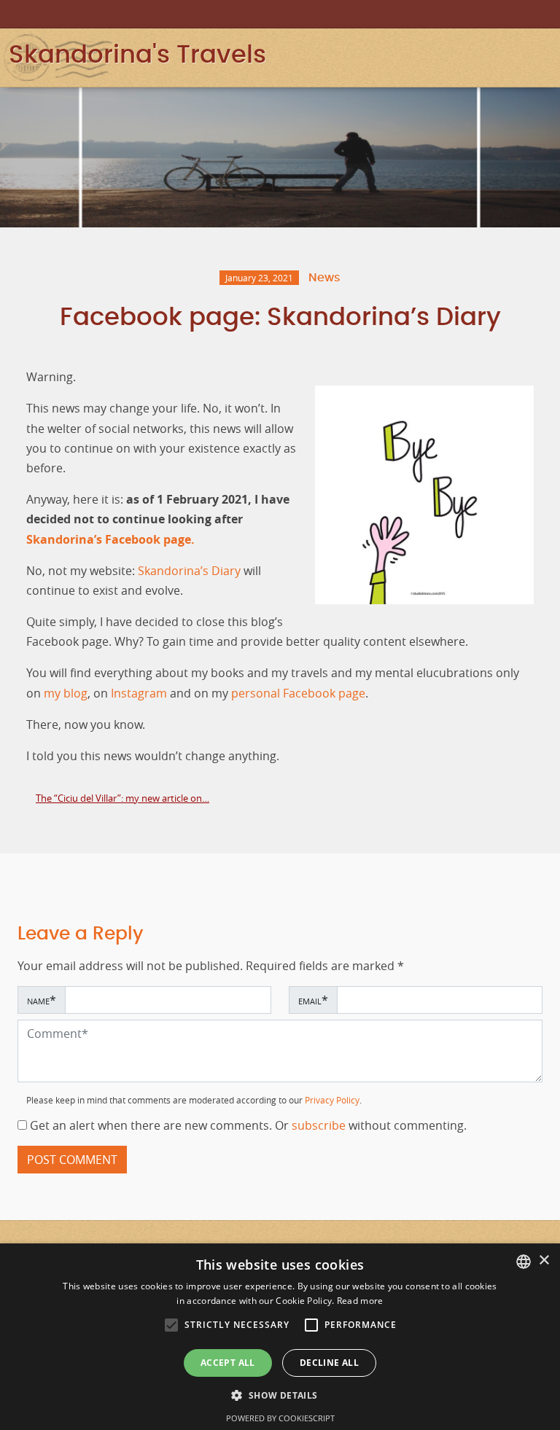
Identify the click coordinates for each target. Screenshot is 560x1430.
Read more (360, 1300)
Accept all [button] (228, 1362)
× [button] (543, 1260)
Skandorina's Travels (137, 55)
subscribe (320, 1125)
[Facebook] (525, 13)
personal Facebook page (298, 693)
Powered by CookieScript (280, 1418)
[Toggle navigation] (542, 55)
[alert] (280, 1336)
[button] (171, 1325)
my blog (66, 693)
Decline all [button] (329, 1362)
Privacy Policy (332, 1100)
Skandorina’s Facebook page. (110, 539)
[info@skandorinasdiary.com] (545, 13)
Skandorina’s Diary (189, 571)
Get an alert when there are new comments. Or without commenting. (247, 1125)
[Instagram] (504, 13)
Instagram (139, 693)
